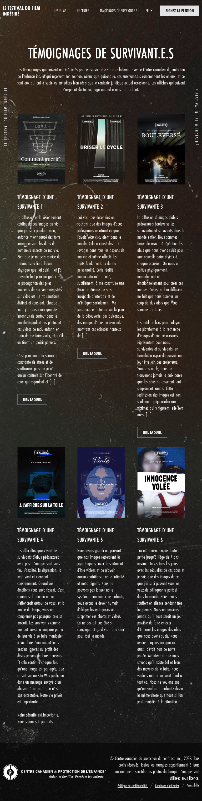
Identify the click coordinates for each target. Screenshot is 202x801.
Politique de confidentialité (133, 785)
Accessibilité (193, 785)
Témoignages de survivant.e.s (118, 10)
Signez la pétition (180, 10)
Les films (60, 10)
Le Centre (83, 10)
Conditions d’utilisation (167, 785)
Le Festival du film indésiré (21, 10)
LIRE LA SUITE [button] (32, 399)
